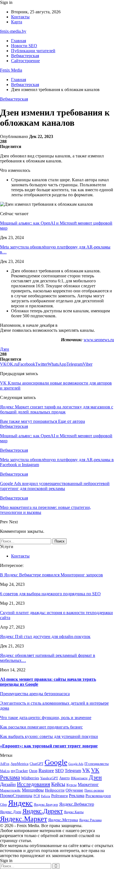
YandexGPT (49, 778)
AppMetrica (19, 764)
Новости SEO (24, 45)
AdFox (4, 764)
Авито (64, 778)
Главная (18, 40)
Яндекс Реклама (90, 820)
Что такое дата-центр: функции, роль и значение (45, 717)
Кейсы (58, 784)
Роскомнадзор (98, 795)
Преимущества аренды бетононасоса (35, 693)
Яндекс (20, 802)
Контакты (20, 16)
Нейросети (54, 790)
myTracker (19, 771)
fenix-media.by (13, 31)
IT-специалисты (96, 764)
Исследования (33, 784)
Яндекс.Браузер (46, 804)
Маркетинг (88, 784)
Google (56, 762)
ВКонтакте (79, 778)
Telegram (73, 770)
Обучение (74, 790)
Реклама (76, 795)
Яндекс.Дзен (10, 812)
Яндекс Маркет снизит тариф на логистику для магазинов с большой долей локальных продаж (56, 409)
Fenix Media (11, 70)
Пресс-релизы (94, 790)
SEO (59, 770)
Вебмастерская (25, 55)
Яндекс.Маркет (23, 819)
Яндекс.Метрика (63, 820)
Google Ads (75, 763)
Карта (16, 21)
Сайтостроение (25, 60)
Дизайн (8, 784)
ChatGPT (36, 764)
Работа (45, 796)
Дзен (4, 349)
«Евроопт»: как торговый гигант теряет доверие (49, 746)
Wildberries (30, 778)
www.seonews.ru (99, 339)
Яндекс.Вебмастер (76, 804)
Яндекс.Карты (74, 812)
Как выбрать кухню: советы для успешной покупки (49, 736)
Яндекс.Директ (42, 811)
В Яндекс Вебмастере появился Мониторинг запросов (51, 574)
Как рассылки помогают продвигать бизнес (41, 727)
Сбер (3, 805)
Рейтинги (59, 795)
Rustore (46, 770)
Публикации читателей (33, 50)
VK (86, 770)
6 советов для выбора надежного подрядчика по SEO (50, 593)
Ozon (33, 771)
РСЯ (36, 796)
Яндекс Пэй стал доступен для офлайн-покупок (45, 636)
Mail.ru (5, 771)
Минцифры (33, 790)
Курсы (71, 785)
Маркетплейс (10, 790)
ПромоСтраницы (16, 795)
